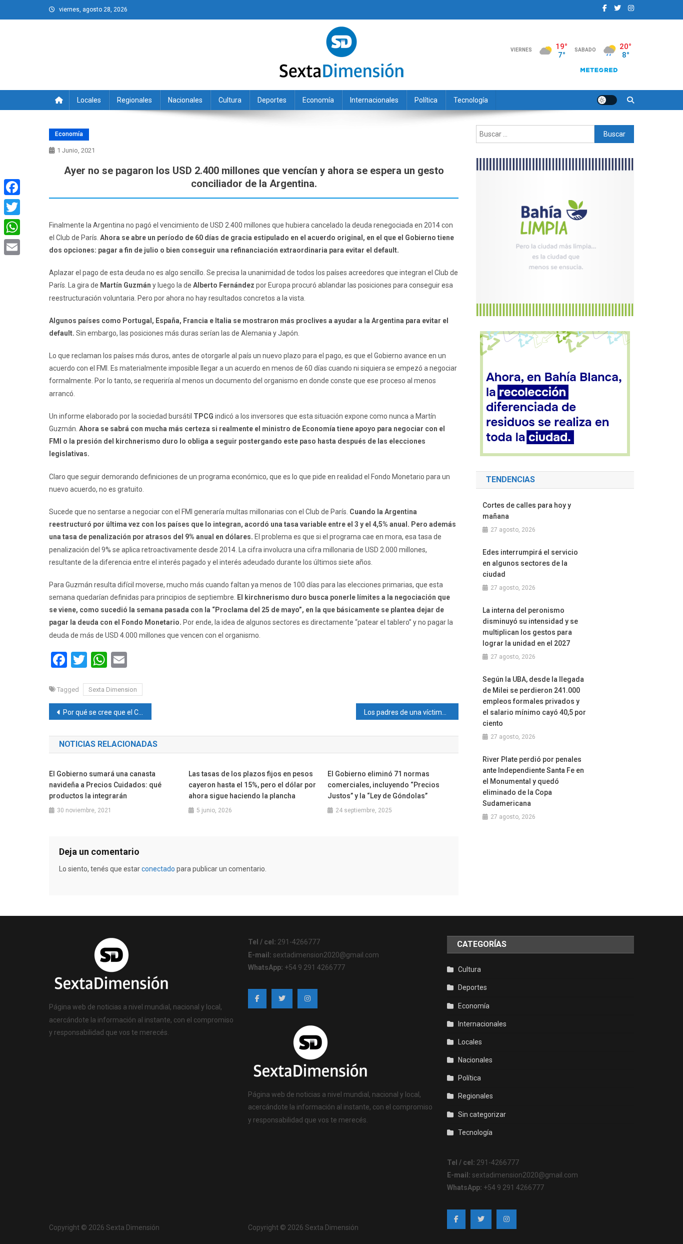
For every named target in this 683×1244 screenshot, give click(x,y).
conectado (158, 869)
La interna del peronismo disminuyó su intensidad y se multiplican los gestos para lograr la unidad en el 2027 (530, 626)
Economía (318, 100)
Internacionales (374, 100)
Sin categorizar (482, 1114)
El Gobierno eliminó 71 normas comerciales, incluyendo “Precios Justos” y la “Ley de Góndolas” (384, 785)
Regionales (134, 100)
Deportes (272, 100)
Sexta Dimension (112, 689)
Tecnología (471, 100)
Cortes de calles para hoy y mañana (526, 510)
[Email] (12, 247)
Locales (89, 100)
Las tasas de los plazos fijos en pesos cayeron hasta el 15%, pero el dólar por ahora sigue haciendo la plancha (252, 785)
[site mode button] (607, 100)
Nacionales (185, 100)
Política (426, 100)
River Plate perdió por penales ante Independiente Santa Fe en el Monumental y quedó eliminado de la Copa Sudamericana (533, 781)
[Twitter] (12, 207)
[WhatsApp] (12, 227)
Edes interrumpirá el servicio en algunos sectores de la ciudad (530, 563)
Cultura (230, 100)
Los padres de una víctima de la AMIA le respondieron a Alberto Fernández (411, 712)
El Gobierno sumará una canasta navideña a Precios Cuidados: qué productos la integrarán (105, 785)
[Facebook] (12, 187)
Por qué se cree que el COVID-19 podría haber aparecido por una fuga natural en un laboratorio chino (107, 712)
